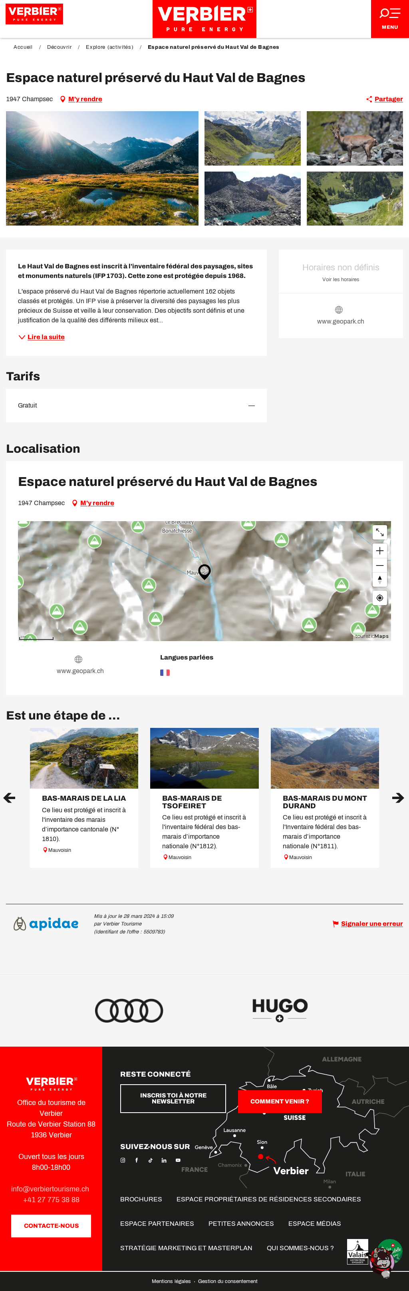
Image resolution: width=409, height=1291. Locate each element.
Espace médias (314, 1223)
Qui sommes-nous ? (300, 1248)
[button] (102, 168)
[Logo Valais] (357, 1252)
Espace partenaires (157, 1223)
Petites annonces (241, 1223)
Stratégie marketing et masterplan (186, 1248)
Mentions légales (172, 1281)
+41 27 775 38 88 (51, 1200)
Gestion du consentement (228, 1281)
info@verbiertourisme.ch (51, 1189)
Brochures (141, 1199)
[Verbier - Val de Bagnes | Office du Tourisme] (204, 19)
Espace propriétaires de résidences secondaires (269, 1199)
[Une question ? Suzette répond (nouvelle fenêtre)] (381, 1262)
